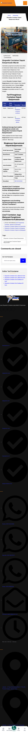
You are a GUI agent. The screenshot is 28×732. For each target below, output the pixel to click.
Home (9, 15)
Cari (23, 260)
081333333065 (18, 181)
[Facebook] (1, 309)
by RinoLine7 (7, 55)
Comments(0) (7, 57)
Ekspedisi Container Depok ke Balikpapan (15, 230)
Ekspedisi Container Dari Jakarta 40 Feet (15, 277)
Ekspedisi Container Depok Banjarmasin (14, 238)
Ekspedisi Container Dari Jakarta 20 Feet (15, 275)
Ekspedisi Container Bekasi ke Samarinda (15, 226)
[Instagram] (13, 309)
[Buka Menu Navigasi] (25, 3)
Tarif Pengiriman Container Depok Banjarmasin (12, 242)
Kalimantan (15, 15)
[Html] (12, 299)
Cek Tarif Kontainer (7, 257)
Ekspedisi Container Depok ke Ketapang (15, 228)
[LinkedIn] (9, 309)
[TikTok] (5, 309)
